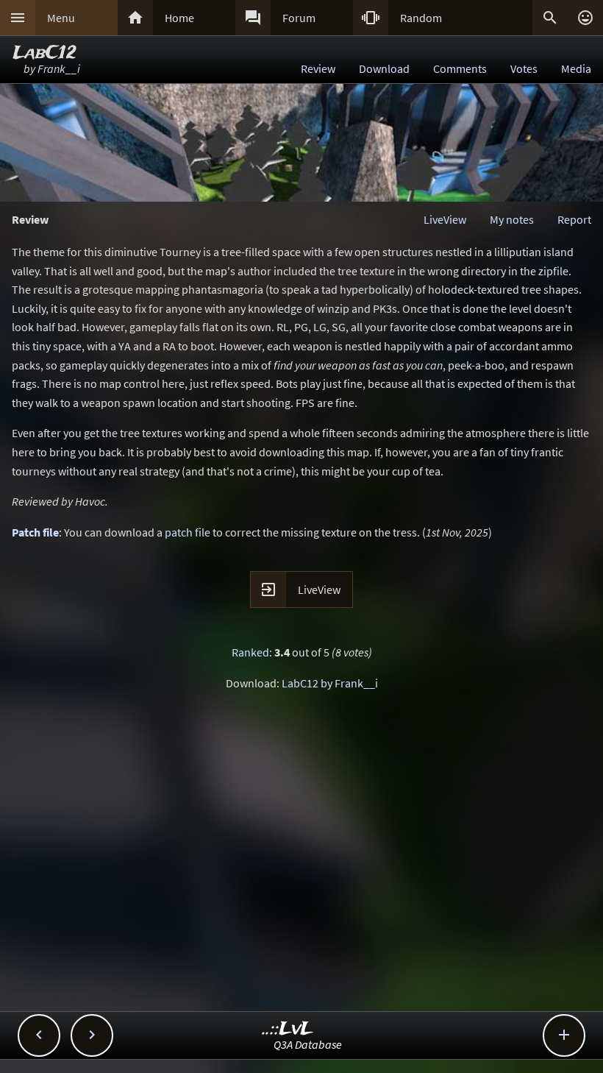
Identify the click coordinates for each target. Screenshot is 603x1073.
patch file (187, 532)
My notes (512, 219)
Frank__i (59, 68)
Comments (460, 68)
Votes (524, 68)
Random (421, 17)
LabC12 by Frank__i (330, 683)
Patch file (35, 532)
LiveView (445, 219)
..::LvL (288, 1029)
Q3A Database (308, 1044)
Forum (298, 17)
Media (576, 68)
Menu (61, 17)
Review (318, 68)
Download (384, 68)
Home (179, 17)
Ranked (250, 652)
